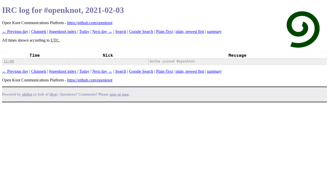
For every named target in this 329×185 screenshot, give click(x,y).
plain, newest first (190, 31)
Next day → (102, 31)
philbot (27, 94)
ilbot (53, 94)
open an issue (119, 94)
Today (84, 31)
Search (120, 31)
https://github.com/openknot (89, 23)
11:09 (9, 61)
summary (214, 31)
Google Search (141, 31)
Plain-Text (164, 31)
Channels (38, 31)
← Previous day (15, 31)
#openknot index (62, 31)
